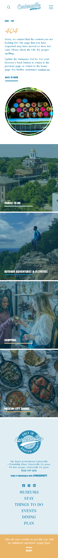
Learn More (43, 543)
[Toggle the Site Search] (8, 7)
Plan (29, 523)
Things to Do (29, 505)
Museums (29, 492)
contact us (44, 70)
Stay (29, 499)
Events (29, 511)
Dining (29, 517)
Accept (29, 550)
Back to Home (11, 77)
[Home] (29, 7)
